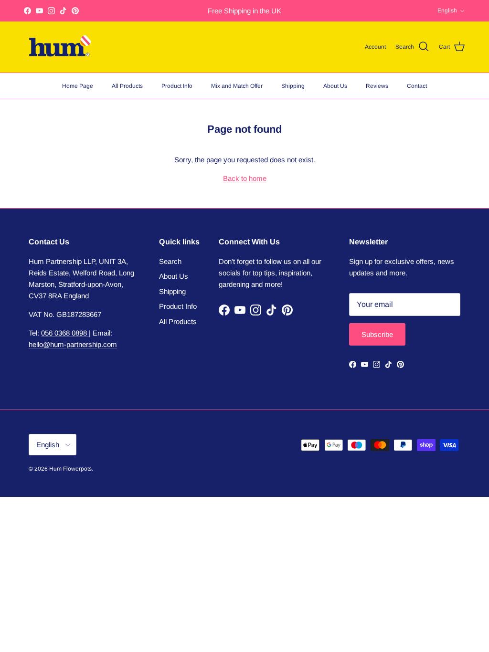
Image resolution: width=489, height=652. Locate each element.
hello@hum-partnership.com (73, 344)
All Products (127, 86)
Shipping (293, 86)
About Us (335, 86)
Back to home (244, 178)
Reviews (377, 86)
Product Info (176, 86)
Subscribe (377, 334)
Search (170, 261)
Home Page (77, 86)
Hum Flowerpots (70, 468)
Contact (417, 86)
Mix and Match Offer (237, 86)
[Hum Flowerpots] (60, 47)
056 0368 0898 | (66, 333)
